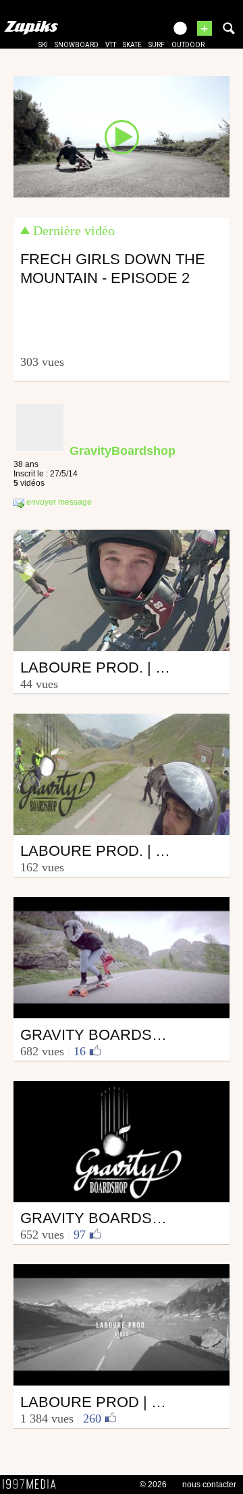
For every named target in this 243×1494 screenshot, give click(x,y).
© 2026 (153, 1484)
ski (43, 45)
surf (156, 45)
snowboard (77, 45)
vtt (110, 45)
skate (132, 45)
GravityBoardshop (123, 451)
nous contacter (209, 1484)
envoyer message (58, 502)
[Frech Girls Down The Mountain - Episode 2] (122, 136)
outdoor (188, 45)
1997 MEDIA (33, 1484)
